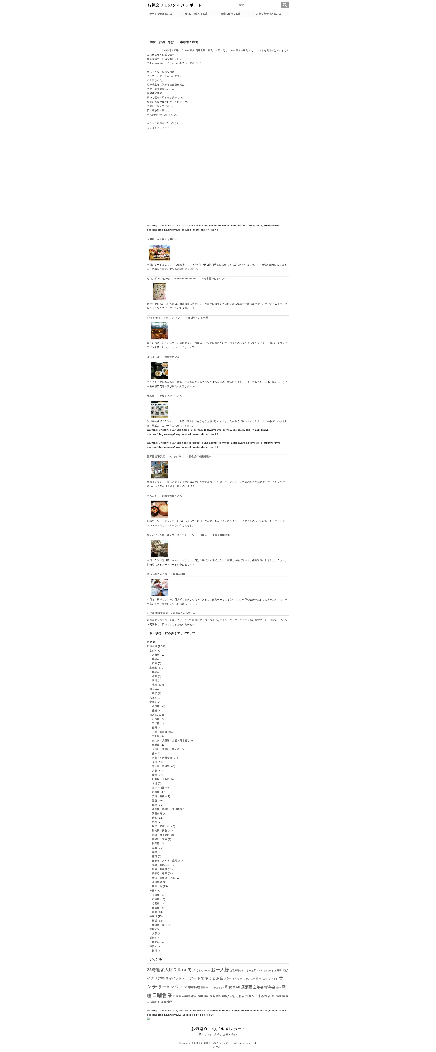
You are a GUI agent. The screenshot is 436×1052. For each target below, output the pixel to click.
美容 (218, 996)
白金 (154, 822)
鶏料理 (168, 1001)
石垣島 (156, 899)
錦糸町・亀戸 (159, 873)
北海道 (153, 667)
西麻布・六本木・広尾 (164, 860)
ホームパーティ (266, 979)
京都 (152, 650)
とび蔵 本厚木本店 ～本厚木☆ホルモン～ (171, 613)
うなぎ (207, 970)
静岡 (152, 946)
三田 (154, 727)
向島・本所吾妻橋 (162, 757)
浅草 (154, 804)
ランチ (185, 50)
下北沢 (156, 736)
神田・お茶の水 (161, 835)
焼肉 (200, 996)
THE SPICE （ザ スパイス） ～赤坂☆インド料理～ (179, 317)
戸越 (154, 770)
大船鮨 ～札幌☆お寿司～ (162, 239)
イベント (175, 978)
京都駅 (156, 654)
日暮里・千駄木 (161, 779)
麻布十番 (157, 886)
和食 (192, 50)
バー (227, 978)
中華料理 (194, 987)
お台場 (156, 719)
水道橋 (156, 792)
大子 (154, 933)
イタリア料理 (157, 978)
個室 (203, 987)
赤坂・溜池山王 (161, 864)
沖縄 (152, 890)
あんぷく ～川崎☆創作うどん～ (166, 495)
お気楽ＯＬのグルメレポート (217, 1043)
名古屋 (156, 706)
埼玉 (152, 689)
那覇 (154, 912)
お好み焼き (268, 970)
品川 (154, 762)
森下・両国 (158, 787)
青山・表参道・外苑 (163, 877)
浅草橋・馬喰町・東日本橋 (167, 809)
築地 (154, 852)
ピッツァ (237, 978)
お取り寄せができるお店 (243, 970)
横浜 (154, 920)
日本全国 (152, 646)
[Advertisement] (209, 27)
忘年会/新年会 (264, 987)
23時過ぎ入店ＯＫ (164, 970)
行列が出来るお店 (258, 996)
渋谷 (154, 817)
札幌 (154, 684)
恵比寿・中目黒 (161, 766)
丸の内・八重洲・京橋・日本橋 (169, 740)
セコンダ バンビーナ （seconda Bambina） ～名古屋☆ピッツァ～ (187, 278)
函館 (154, 676)
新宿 (154, 774)
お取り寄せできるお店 (268, 13)
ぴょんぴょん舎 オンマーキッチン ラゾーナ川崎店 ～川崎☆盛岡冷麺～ (189, 535)
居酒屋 (246, 987)
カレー (186, 979)
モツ (276, 979)
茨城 (152, 929)
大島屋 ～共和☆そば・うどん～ (166, 396)
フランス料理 (250, 978)
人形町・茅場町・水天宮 (166, 749)
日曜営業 (201, 50)
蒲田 (154, 856)
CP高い (176, 50)
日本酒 (177, 996)
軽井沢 (156, 942)
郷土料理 (276, 996)
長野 (152, 937)
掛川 (154, 950)
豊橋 (154, 710)
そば (285, 970)
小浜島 (156, 894)
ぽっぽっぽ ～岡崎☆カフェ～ (164, 356)
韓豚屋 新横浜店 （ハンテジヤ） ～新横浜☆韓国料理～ (179, 456)
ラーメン (166, 987)
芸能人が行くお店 (231, 13)
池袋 (154, 800)
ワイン (181, 987)
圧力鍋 (236, 987)
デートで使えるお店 (161, 13)
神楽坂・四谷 (159, 830)
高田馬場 (157, 882)
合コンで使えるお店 (196, 13)
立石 (154, 847)
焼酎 (206, 996)
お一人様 (220, 969)
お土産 (260, 970)
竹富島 (156, 903)
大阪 (152, 697)
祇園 (154, 663)
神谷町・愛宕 (159, 839)
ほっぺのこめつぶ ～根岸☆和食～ (167, 574)
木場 (154, 783)
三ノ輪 (156, 723)
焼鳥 (212, 996)
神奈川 (167, 50)
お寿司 (278, 970)
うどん (199, 970)
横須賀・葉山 (159, 925)
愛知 (152, 701)
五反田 (156, 744)
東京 (152, 714)
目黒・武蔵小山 (161, 826)
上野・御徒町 (159, 732)
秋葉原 (156, 843)
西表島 (156, 907)
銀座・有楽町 (159, 869)
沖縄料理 (186, 996)
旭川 (154, 680)
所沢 (154, 693)
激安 (194, 996)
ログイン (218, 1047)
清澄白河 (157, 813)
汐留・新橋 (158, 796)
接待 (278, 987)
